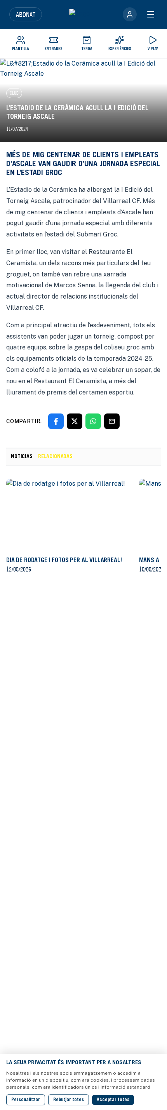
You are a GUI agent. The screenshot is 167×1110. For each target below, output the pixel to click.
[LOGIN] (130, 14)
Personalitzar (25, 1100)
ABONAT (25, 14)
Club (14, 93)
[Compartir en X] (74, 421)
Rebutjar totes (68, 1100)
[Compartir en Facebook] (56, 421)
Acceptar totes (113, 1100)
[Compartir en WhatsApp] (93, 421)
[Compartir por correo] (112, 421)
